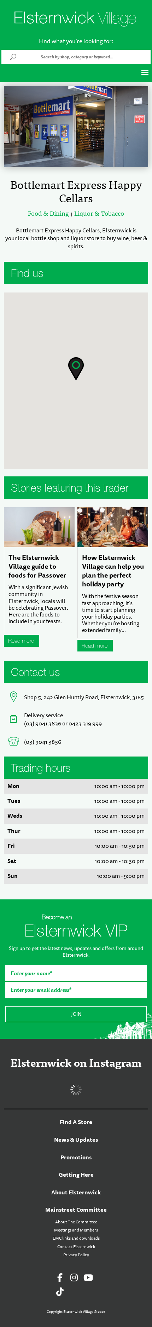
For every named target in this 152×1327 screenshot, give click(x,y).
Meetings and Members (76, 1230)
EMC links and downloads (76, 1238)
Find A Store (76, 1122)
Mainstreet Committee (76, 1210)
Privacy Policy (76, 1255)
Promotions (76, 1157)
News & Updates (76, 1140)
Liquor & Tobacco (99, 214)
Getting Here (76, 1175)
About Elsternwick (76, 1192)
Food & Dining (48, 214)
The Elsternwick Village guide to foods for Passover (37, 566)
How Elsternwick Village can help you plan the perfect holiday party (113, 570)
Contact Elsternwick (76, 1247)
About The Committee (76, 1222)
